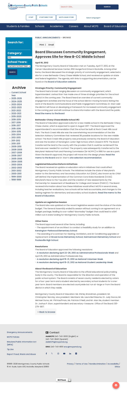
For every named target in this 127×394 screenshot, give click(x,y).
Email (51, 45)
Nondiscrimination (97, 364)
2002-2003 (16, 168)
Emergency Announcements (19, 332)
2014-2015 (16, 132)
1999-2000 (16, 177)
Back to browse (47, 312)
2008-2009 (16, 150)
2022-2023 (16, 108)
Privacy (70, 364)
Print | (42, 45)
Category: (15, 53)
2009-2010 (16, 147)
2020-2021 (16, 114)
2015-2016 (16, 129)
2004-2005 (16, 162)
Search (107, 7)
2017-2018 (16, 123)
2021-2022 (16, 111)
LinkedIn (70, 353)
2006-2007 (16, 156)
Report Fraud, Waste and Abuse (21, 354)
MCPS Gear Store (66, 17)
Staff (31, 17)
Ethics (117, 367)
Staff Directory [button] (46, 17)
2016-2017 (16, 126)
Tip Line (10, 349)
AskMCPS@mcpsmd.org (56, 342)
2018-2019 (16, 120)
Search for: (15, 42)
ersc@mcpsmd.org (72, 347)
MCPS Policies (13, 337)
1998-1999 (16, 180)
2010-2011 (15, 144)
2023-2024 (16, 105)
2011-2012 (15, 141)
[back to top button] (115, 385)
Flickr (76, 353)
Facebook (46, 353)
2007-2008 (16, 153)
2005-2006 (16, 159)
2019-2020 (16, 117)
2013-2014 (16, 135)
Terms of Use (81, 364)
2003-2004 (16, 165)
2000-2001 (16, 174)
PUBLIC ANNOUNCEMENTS (47, 38)
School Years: (17, 62)
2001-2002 (16, 171)
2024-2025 (16, 102)
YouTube (64, 353)
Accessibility (113, 364)
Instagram (58, 353)
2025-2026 (16, 99)
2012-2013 (16, 138)
